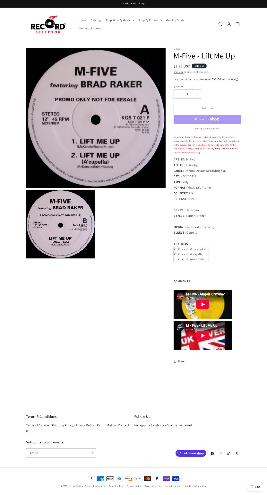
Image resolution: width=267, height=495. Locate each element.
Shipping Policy (62, 425)
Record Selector (76, 486)
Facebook (157, 425)
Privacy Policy (85, 425)
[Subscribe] (92, 453)
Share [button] (181, 361)
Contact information (195, 485)
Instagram (141, 425)
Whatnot (186, 425)
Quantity (178, 86)
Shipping (179, 71)
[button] (119, 20)
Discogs (172, 425)
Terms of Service (37, 425)
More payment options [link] (207, 128)
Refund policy (116, 485)
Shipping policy (173, 485)
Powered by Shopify (95, 486)
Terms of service (153, 485)
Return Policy (106, 425)
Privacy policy (134, 485)
